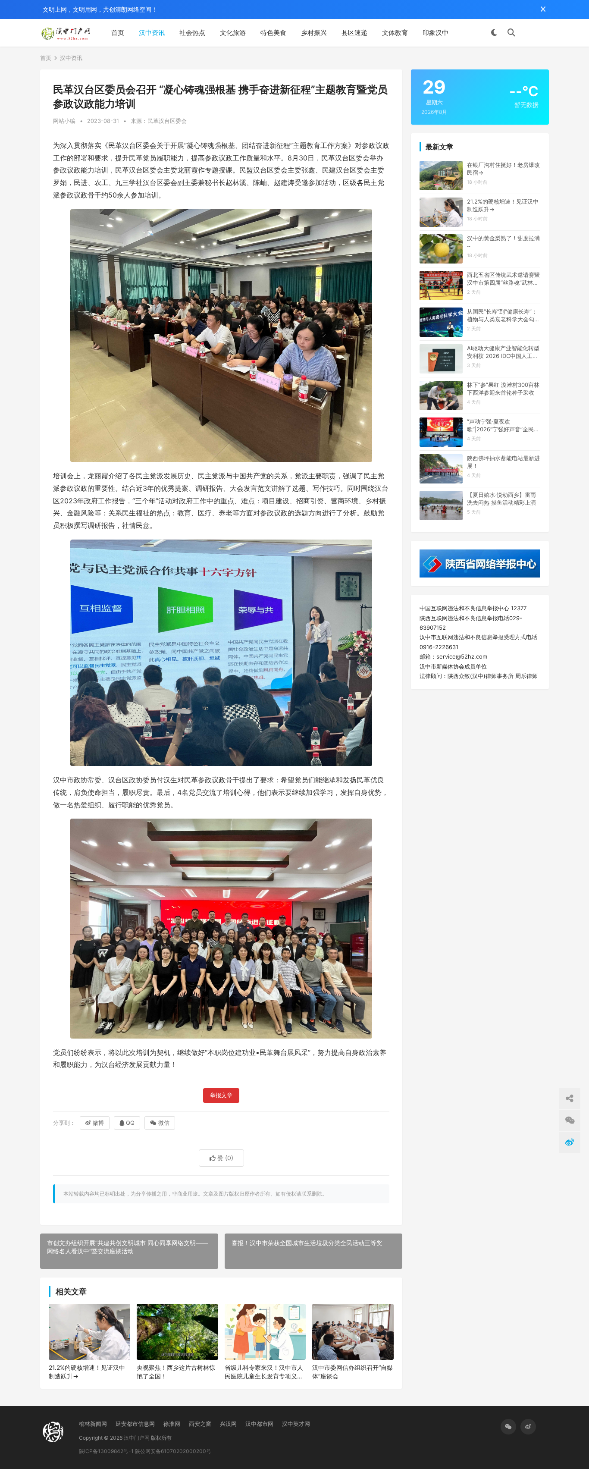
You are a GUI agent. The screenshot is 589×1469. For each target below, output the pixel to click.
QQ (130, 1122)
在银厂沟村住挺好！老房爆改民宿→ (503, 168)
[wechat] (508, 1426)
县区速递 (354, 32)
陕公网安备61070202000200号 (173, 1451)
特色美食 (273, 32)
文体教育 (395, 32)
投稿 (536, 32)
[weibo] (528, 1426)
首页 (117, 32)
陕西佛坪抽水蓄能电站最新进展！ (503, 462)
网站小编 (64, 120)
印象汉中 (435, 32)
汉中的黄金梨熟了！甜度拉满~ (503, 242)
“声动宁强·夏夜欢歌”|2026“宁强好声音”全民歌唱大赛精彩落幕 (503, 425)
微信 (163, 1122)
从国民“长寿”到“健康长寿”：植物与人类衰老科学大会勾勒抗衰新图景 (503, 315)
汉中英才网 (296, 1423)
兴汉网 (228, 1423)
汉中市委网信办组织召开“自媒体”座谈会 (352, 1372)
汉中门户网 (137, 1437)
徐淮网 (171, 1423)
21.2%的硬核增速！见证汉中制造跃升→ (87, 1372)
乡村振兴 (314, 32)
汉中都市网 (259, 1423)
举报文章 (221, 1095)
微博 (98, 1122)
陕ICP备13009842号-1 (106, 1451)
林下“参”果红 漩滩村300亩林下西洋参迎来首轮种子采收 (503, 388)
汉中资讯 (152, 32)
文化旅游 (233, 32)
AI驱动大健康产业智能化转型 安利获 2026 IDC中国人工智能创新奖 (503, 352)
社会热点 (192, 32)
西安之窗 (200, 1423)
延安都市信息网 (135, 1423)
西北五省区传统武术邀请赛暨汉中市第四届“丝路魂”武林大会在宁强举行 (503, 278)
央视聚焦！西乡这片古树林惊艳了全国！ (176, 1372)
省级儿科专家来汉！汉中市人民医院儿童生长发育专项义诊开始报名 (264, 1372)
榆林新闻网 (93, 1423)
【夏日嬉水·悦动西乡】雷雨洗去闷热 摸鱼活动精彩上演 (501, 498)
